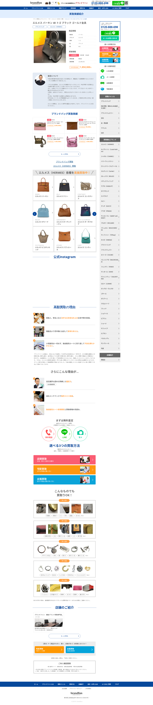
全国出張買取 (71, 650)
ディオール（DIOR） (107, 272)
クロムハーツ (105, 304)
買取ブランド (63, 8)
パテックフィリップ (107, 181)
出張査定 (109, 83)
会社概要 (64, 688)
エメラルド (104, 196)
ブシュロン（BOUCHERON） (109, 229)
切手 (102, 133)
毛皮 (102, 348)
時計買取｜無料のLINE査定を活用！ (109, 107)
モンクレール (105, 343)
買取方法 (82, 8)
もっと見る (64, 636)
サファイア (104, 328)
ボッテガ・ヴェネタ (107, 289)
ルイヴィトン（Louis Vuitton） (109, 150)
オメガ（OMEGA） (107, 240)
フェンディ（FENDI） (108, 267)
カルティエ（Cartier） (108, 171)
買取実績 (73, 8)
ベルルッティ (105, 338)
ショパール (104, 313)
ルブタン (103, 333)
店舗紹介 (91, 8)
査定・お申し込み (103, 8)
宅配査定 (109, 89)
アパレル (103, 128)
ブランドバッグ (39, 27)
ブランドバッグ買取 (64, 161)
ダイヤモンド (105, 191)
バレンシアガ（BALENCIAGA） (109, 261)
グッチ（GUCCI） (106, 206)
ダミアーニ (104, 299)
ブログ (127, 8)
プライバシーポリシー (75, 688)
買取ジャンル (51, 8)
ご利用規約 (88, 688)
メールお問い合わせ (110, 38)
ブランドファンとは (37, 8)
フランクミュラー (106, 250)
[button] (35, 214)
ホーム (26, 8)
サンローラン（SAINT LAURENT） (109, 217)
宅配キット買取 (40, 650)
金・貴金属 (104, 123)
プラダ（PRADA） (106, 211)
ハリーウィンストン (107, 161)
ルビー (103, 201)
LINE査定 (109, 71)
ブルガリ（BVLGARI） (108, 223)
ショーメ (103, 323)
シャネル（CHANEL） (108, 156)
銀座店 (103, 360)
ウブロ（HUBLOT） (107, 186)
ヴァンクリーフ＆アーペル (109, 166)
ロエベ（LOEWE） (107, 284)
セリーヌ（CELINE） (107, 255)
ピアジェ (103, 318)
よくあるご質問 (116, 8)
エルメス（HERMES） (56, 27)
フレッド (103, 309)
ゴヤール (103, 294)
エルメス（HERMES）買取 (64, 166)
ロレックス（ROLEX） (108, 176)
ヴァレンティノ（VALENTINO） (109, 278)
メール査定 (110, 77)
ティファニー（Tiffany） (108, 235)
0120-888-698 (109, 27)
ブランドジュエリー (107, 113)
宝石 (102, 118)
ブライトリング (106, 245)
